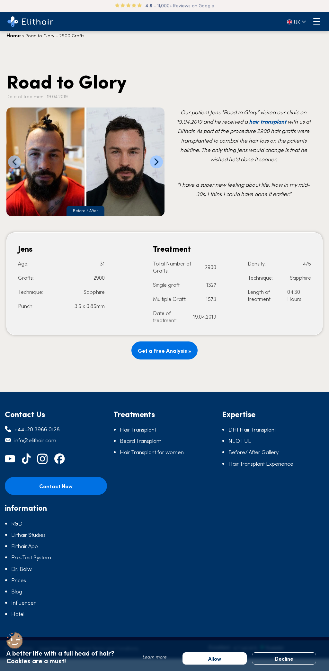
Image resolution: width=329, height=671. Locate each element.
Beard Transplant (140, 440)
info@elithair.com (35, 440)
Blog (16, 591)
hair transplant (267, 121)
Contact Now (56, 486)
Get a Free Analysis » (164, 350)
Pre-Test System (31, 557)
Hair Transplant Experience (260, 463)
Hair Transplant (138, 429)
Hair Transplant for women (152, 452)
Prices (18, 580)
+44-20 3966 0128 (37, 429)
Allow (214, 658)
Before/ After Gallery (253, 452)
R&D (16, 523)
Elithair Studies (28, 534)
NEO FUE (239, 440)
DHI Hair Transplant (252, 429)
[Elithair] (30, 21)
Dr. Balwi (21, 569)
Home (13, 35)
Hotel (17, 614)
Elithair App (24, 546)
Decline (284, 658)
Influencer (23, 602)
